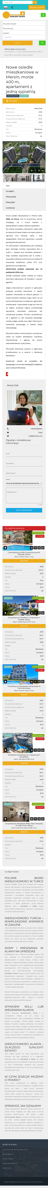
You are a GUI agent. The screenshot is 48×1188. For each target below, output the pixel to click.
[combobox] (24, 483)
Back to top (39, 1182)
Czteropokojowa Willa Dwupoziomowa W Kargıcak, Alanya (24, 553)
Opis (8, 185)
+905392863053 (36, 429)
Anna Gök (13, 385)
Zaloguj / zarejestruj (38, 7)
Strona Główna (9, 51)
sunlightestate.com (35, 436)
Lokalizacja (10, 208)
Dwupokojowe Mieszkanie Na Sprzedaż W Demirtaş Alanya (24, 687)
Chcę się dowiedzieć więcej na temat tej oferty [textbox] (23, 483)
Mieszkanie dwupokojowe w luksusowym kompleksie (24, 756)
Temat (8, 479)
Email (40, 432)
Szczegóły (10, 191)
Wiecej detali (11, 197)
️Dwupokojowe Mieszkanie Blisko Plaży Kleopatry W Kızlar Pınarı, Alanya (24, 825)
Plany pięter (10, 202)
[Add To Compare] (39, 170)
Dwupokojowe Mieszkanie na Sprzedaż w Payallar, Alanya (24, 619)
